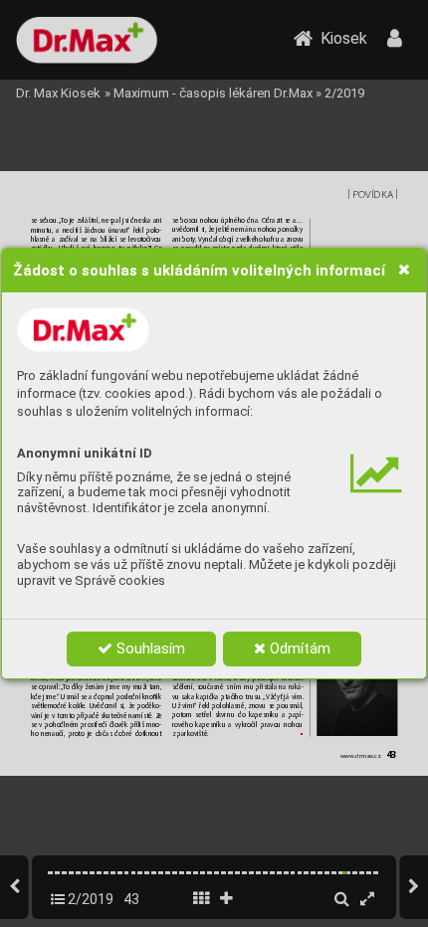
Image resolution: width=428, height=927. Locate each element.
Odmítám (298, 648)
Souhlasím (148, 648)
